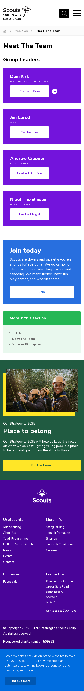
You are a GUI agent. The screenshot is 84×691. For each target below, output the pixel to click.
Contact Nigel (29, 214)
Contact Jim (29, 132)
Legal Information (58, 533)
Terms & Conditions (60, 544)
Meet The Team (23, 339)
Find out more (42, 465)
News (7, 550)
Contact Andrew (29, 173)
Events (7, 556)
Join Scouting (12, 527)
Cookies (51, 550)
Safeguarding (55, 527)
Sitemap (51, 539)
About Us (21, 31)
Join (42, 292)
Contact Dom (30, 91)
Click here (69, 611)
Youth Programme (15, 539)
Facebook (10, 582)
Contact (8, 562)
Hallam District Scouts (18, 544)
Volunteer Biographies (26, 344)
